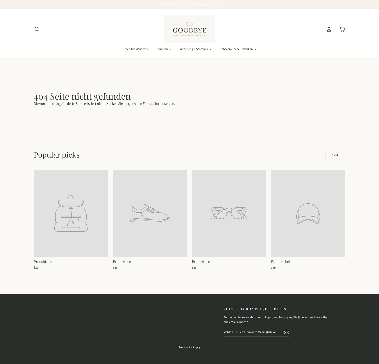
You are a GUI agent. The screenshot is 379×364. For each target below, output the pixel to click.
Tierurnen (162, 49)
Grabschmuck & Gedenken (236, 49)
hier (126, 103)
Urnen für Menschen (135, 49)
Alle (335, 154)
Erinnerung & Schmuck (194, 49)
